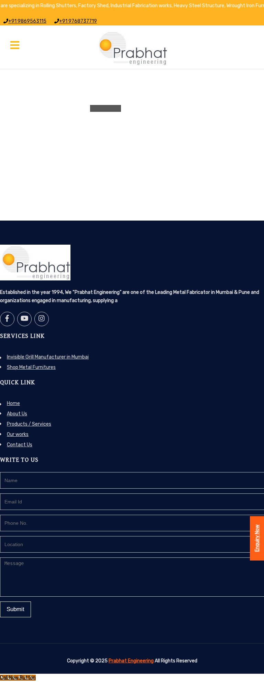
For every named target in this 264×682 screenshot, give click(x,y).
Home (13, 403)
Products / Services (29, 424)
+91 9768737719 (78, 21)
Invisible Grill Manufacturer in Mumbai (48, 357)
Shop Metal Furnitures (31, 367)
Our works (18, 434)
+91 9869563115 (27, 21)
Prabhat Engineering (131, 661)
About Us (17, 414)
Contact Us (19, 445)
